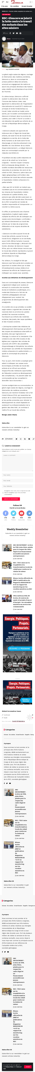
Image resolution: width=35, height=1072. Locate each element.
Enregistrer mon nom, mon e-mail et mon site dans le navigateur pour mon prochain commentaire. (17, 492)
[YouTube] (10, 783)
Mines (8, 38)
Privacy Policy (9, 1066)
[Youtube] (21, 515)
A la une (6, 734)
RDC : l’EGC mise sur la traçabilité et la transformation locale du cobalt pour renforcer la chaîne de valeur (22, 567)
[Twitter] (13, 515)
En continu (12, 734)
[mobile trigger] (3, 2)
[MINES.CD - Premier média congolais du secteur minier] (17, 2)
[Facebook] (5, 515)
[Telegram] (29, 515)
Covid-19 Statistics (18, 721)
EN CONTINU (6, 14)
